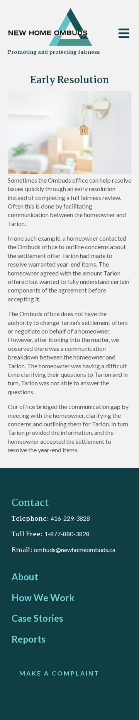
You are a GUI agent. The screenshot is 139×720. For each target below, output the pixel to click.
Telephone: (31, 519)
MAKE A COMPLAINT (59, 673)
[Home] (51, 28)
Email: (23, 550)
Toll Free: (28, 534)
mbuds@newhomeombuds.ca (76, 549)
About (25, 576)
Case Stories (37, 618)
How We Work (43, 597)
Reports (29, 639)
